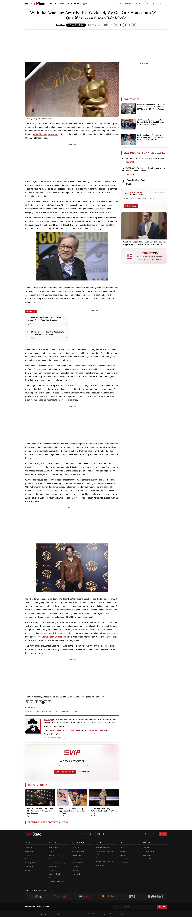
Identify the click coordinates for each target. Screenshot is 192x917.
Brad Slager (60, 25)
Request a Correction (62, 914)
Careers (122, 855)
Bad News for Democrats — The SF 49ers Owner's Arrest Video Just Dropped (40, 811)
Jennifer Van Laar (78, 851)
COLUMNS (59, 3)
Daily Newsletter (148, 855)
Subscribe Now (84, 772)
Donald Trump (54, 855)
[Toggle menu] (26, 3)
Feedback (51, 914)
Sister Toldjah (63, 816)
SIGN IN (139, 3)
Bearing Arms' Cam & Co (104, 861)
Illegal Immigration (55, 874)
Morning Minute (30, 863)
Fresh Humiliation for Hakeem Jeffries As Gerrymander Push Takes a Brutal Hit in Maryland (151, 137)
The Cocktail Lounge (73, 730)
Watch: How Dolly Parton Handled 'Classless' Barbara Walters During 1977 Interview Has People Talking (151, 106)
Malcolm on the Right (103, 847)
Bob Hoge (75, 870)
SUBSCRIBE (152, 3)
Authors (28, 870)
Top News (28, 847)
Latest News (29, 851)
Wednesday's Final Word (135, 180)
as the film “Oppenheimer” (45, 134)
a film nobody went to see (53, 637)
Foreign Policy (53, 866)
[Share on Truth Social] (116, 25)
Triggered (99, 858)
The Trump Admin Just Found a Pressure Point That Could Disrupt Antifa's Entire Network (150, 122)
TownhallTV (29, 866)
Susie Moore (76, 855)
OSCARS (85, 711)
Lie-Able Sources (57, 730)
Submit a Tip (124, 859)
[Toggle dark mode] (166, 3)
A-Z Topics (53, 842)
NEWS (51, 3)
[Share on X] (111, 25)
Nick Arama (94, 816)
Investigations (29, 859)
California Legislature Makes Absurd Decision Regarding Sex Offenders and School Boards (144, 243)
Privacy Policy (42, 914)
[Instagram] (94, 834)
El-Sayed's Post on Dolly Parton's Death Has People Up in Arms (104, 811)
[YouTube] (103, 834)
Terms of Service (30, 914)
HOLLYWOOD (66, 711)
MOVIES (76, 711)
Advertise (123, 851)
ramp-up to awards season (56, 182)
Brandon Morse (77, 863)
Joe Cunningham (78, 859)
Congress (52, 851)
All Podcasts (100, 865)
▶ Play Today (131, 206)
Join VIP (162, 834)
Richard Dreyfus (81, 629)
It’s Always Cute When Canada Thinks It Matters (145, 158)
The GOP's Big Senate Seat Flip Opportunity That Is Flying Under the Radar (72, 811)
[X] (90, 834)
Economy (52, 859)
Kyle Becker (31, 816)
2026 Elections (54, 847)
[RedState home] (33, 834)
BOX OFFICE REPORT (50, 711)
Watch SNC (147, 859)
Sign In (147, 834)
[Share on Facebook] (120, 25)
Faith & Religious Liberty (57, 863)
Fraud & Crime (54, 870)
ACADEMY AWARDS (32, 711)
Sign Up (162, 907)
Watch (27, 855)
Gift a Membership (149, 851)
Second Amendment (56, 881)
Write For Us (124, 863)
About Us (123, 847)
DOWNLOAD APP (124, 3)
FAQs (154, 834)
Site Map (73, 914)
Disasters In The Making (94, 730)
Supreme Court (54, 878)
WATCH (69, 3)
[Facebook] (99, 834)
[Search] (161, 3)
